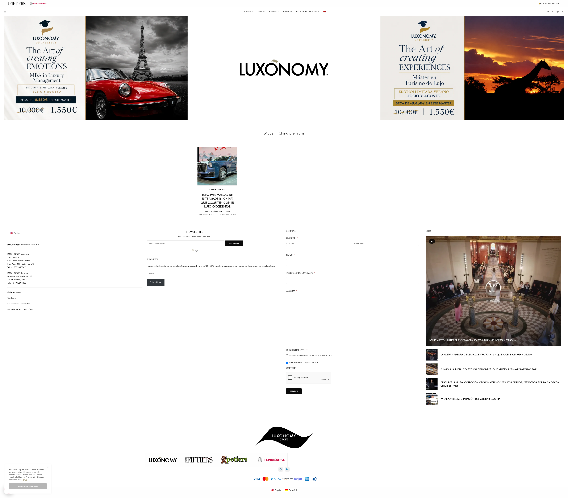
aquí (25, 479)
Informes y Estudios (217, 190)
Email (290, 255)
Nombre (292, 237)
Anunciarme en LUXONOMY (20, 309)
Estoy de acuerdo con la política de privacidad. (310, 356)
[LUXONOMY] (284, 68)
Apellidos (359, 243)
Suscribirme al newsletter (18, 303)
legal (196, 250)
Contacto (11, 298)
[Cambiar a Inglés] (324, 11)
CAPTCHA (291, 368)
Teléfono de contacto (300, 273)
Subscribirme (155, 282)
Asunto (291, 290)
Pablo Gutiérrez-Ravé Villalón (217, 211)
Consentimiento (297, 350)
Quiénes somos (14, 292)
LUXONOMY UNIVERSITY (551, 3)
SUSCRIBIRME (234, 243)
